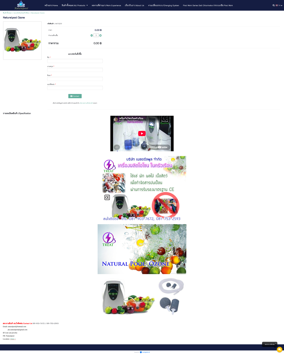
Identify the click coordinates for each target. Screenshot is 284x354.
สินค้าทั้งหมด (7, 13)
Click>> (13, 339)
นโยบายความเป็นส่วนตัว (86, 103)
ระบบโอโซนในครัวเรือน (21, 13)
